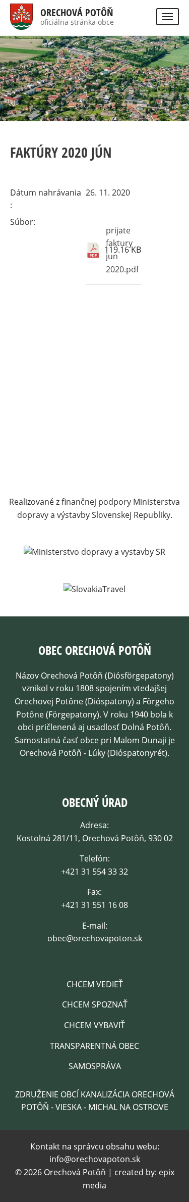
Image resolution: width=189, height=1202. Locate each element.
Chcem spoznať (95, 1004)
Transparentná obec (94, 1045)
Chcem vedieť (95, 984)
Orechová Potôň (76, 12)
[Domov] (21, 22)
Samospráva (95, 1066)
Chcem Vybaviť (94, 1025)
